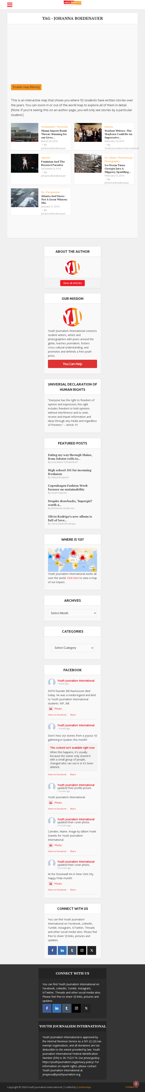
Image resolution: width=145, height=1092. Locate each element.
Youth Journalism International (122, 148)
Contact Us (132, 1087)
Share (73, 714)
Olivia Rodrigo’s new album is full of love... (70, 518)
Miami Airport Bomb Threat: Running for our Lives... (54, 134)
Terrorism (62, 126)
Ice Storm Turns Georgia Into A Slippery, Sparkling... (118, 168)
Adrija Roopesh (60, 477)
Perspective (48, 126)
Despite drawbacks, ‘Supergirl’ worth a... (70, 503)
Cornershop (84, 1087)
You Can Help (72, 364)
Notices (109, 126)
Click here (73, 578)
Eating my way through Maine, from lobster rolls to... (70, 456)
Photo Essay (125, 157)
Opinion (45, 157)
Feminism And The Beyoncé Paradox (53, 163)
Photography (112, 161)
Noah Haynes (59, 492)
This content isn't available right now (72, 747)
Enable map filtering (26, 87)
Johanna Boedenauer (53, 148)
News (113, 157)
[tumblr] (72, 950)
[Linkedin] (62, 950)
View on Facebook (57, 714)
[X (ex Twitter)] (91, 950)
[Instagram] (81, 950)
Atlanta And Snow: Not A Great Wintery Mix (54, 199)
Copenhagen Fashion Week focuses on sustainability (68, 487)
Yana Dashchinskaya (63, 523)
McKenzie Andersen (62, 508)
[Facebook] (52, 950)
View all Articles (72, 283)
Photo (58, 708)
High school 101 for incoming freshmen (69, 472)
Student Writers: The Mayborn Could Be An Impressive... (118, 134)
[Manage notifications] (136, 1084)
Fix (106, 157)
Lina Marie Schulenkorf (64, 462)
